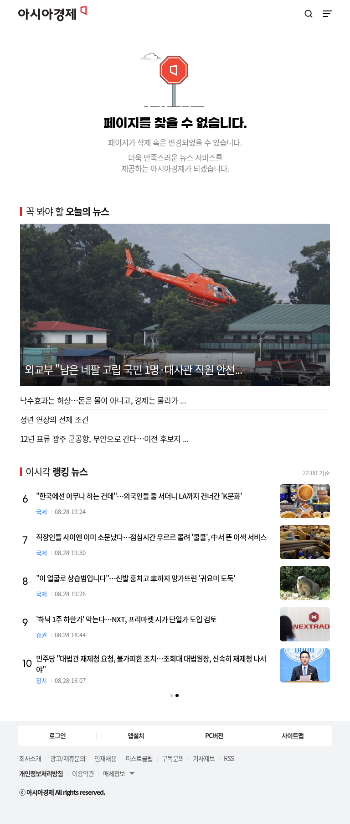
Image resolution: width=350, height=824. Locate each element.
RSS (229, 758)
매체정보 (114, 773)
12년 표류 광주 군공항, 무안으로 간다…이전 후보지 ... (104, 438)
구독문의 (173, 758)
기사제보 (204, 758)
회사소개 (30, 758)
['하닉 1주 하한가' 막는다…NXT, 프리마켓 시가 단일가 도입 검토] (305, 624)
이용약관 (83, 773)
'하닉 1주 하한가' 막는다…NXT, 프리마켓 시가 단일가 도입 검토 (126, 619)
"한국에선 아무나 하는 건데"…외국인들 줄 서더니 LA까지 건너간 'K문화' (139, 495)
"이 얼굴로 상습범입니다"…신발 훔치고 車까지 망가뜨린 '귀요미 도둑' (135, 577)
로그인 (57, 735)
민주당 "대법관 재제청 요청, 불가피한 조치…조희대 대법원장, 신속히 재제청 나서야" (151, 664)
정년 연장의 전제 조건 (54, 419)
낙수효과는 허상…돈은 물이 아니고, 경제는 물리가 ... (103, 400)
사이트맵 (293, 735)
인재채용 (105, 758)
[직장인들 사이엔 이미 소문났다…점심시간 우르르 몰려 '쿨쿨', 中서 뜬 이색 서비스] (305, 542)
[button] (171, 695)
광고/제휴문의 (67, 758)
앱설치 (136, 735)
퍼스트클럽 (139, 758)
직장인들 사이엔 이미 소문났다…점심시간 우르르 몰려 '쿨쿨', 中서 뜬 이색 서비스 (151, 536)
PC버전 (214, 735)
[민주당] (305, 665)
